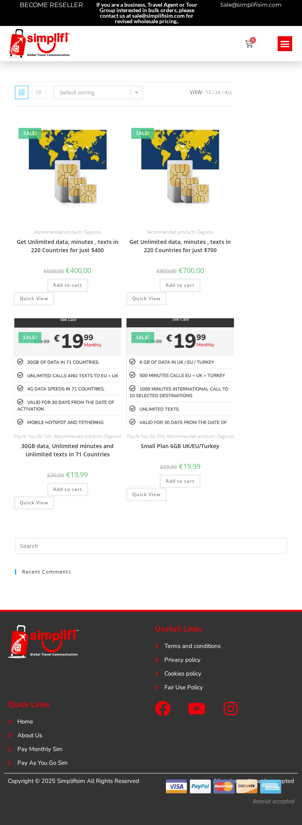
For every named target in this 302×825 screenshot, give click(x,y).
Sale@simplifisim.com (251, 4)
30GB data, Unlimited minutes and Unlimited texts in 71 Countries (67, 450)
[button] (285, 43)
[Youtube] (196, 708)
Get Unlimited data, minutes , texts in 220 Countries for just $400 (67, 246)
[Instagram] (230, 708)
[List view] (39, 92)
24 (218, 92)
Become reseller (51, 5)
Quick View (34, 298)
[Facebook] (163, 708)
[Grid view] (21, 92)
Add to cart (67, 285)
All (228, 92)
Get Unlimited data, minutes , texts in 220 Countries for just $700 (180, 246)
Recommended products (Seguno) (67, 232)
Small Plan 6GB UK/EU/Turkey (180, 446)
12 (208, 92)
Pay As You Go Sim (33, 436)
